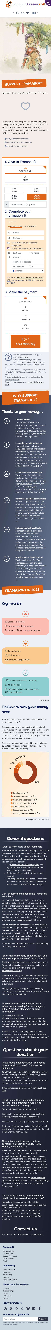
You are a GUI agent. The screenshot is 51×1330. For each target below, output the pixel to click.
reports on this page (18, 748)
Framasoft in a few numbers (19, 142)
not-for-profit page (12, 379)
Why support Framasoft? (18, 139)
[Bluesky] (28, 1310)
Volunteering (7, 1275)
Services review (8, 1259)
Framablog (34, 481)
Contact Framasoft (10, 1256)
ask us (25, 357)
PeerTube (37, 560)
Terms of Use (7, 1296)
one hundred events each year (30, 426)
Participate (7, 1272)
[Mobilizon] (22, 1310)
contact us (30, 362)
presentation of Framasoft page (24, 864)
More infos (44, 700)
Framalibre (33, 475)
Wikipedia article (18, 879)
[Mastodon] (11, 1310)
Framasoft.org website (20, 873)
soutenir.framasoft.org (12, 970)
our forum (28, 914)
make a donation (19, 946)
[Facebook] (39, 1310)
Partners (6, 1277)
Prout (5, 1261)
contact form (37, 1234)
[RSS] (5, 1310)
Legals (5, 1293)
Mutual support (8, 1288)
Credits (5, 1298)
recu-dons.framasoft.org (21, 1083)
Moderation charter (10, 1280)
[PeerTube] (16, 1310)
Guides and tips (8, 1291)
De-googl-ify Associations (26, 488)
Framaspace (20, 563)
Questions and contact (17, 146)
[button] (13, 12)
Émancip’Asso (25, 560)
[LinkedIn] (33, 1310)
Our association (8, 1251)
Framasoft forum (9, 1270)
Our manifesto (8, 1254)
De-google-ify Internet (30, 482)
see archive (13, 1324)
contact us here (24, 1126)
